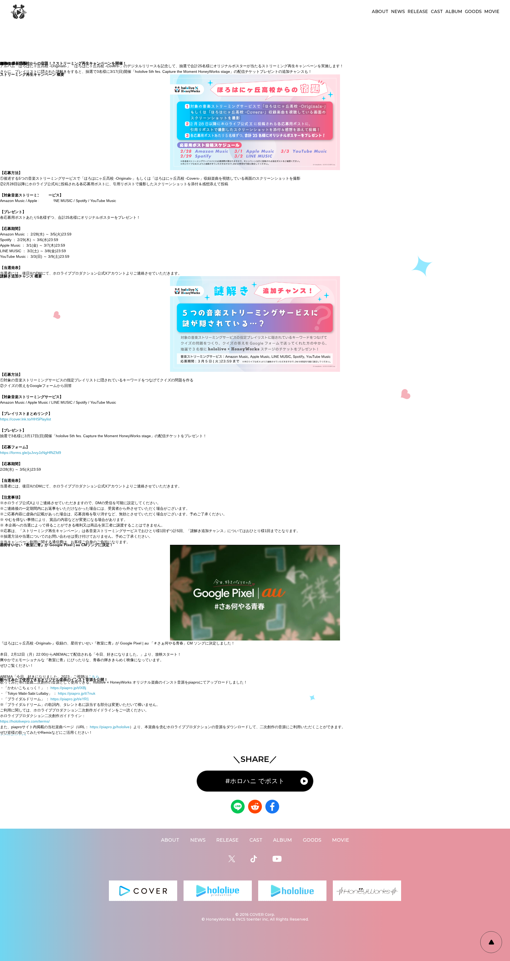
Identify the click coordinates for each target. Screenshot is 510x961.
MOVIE (491, 12)
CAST (437, 12)
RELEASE (417, 12)
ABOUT (380, 12)
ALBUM (453, 12)
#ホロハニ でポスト (255, 781)
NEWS (398, 12)
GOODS (473, 12)
